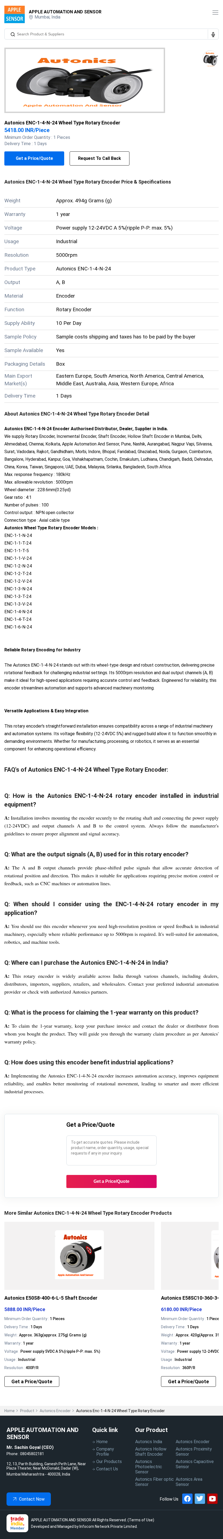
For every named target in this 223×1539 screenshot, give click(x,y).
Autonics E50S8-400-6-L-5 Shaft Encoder (50, 1298)
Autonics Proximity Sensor (194, 1451)
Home (9, 1411)
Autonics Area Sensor (189, 1482)
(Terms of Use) (141, 1520)
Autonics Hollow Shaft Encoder (150, 1451)
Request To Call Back (99, 158)
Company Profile (105, 1451)
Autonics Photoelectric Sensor (148, 1466)
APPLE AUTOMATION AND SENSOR (65, 11)
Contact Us (107, 1468)
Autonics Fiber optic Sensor (154, 1482)
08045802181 (32, 1454)
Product (27, 1411)
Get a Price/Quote (34, 158)
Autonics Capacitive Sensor (195, 1464)
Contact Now (32, 1499)
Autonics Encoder (192, 1441)
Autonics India (148, 1441)
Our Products (109, 1461)
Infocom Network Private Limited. (108, 1526)
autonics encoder (55, 1411)
